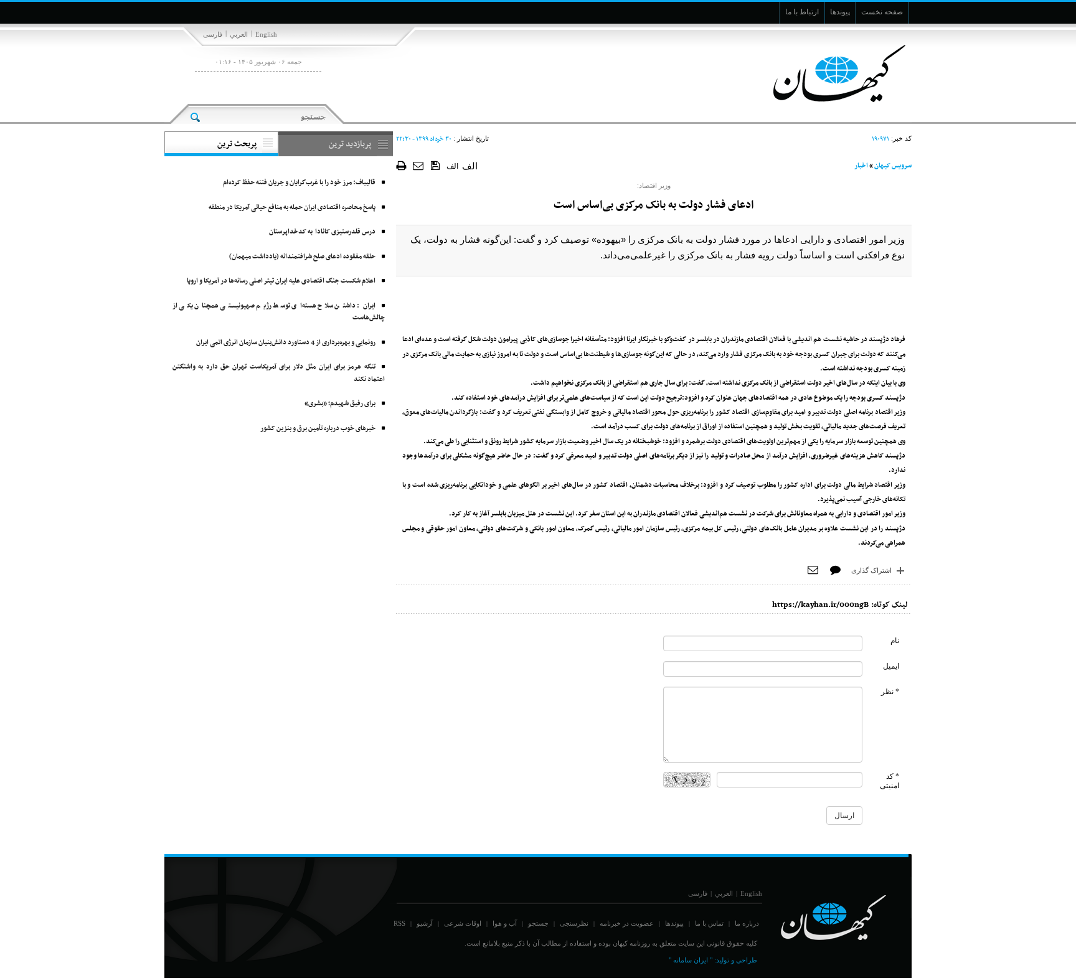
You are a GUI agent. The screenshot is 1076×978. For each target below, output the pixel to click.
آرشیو (425, 923)
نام (894, 640)
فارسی (212, 34)
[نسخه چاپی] (401, 165)
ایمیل (891, 666)
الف (452, 166)
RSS (399, 923)
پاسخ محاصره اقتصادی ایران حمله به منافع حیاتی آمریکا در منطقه (292, 208)
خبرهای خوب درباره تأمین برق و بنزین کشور (317, 429)
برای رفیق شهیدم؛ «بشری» (339, 404)
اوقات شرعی (462, 923)
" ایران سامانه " (690, 960)
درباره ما (747, 923)
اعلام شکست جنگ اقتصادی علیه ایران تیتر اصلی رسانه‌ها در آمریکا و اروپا (281, 281)
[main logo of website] (829, 73)
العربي (239, 34)
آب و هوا (505, 923)
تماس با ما (709, 923)
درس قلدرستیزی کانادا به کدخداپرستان (322, 232)
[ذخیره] (435, 165)
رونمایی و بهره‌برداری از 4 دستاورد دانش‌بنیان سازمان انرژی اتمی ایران (285, 343)
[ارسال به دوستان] (419, 165)
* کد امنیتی (889, 781)
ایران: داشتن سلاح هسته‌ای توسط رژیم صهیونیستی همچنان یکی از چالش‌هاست (278, 312)
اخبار (861, 166)
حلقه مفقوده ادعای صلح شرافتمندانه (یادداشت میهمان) (302, 257)
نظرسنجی (574, 923)
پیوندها (674, 923)
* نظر (890, 691)
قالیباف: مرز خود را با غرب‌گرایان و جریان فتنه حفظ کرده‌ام (299, 183)
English (266, 34)
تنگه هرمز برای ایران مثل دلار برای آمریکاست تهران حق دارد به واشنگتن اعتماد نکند (278, 373)
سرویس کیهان (893, 166)
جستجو (538, 923)
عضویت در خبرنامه (627, 923)
